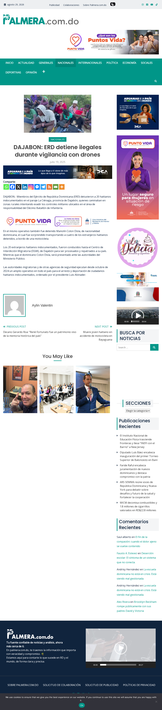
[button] (137, 316)
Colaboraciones (71, 4)
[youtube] (152, 4)
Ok (81, 705)
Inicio (9, 63)
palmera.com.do (19, 650)
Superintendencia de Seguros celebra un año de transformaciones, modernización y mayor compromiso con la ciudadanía (93, 390)
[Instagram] (31, 187)
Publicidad (54, 4)
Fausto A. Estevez (127, 553)
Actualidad (26, 63)
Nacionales (66, 63)
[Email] (55, 187)
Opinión (31, 72)
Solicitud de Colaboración (62, 685)
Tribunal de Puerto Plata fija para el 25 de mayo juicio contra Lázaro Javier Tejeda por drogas (20, 392)
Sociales (147, 63)
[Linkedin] (25, 187)
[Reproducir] (122, 323)
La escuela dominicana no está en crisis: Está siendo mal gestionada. (136, 574)
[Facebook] (12, 187)
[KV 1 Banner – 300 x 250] (138, 128)
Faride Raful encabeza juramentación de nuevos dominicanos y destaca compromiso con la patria (135, 471)
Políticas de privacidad (139, 685)
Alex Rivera (123, 602)
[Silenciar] (151, 323)
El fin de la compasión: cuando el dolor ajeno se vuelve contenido (136, 541)
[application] (138, 316)
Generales (46, 63)
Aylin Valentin (42, 305)
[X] (18, 187)
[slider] (135, 321)
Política (112, 63)
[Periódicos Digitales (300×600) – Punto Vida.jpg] (138, 218)
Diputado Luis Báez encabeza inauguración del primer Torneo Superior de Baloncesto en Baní (139, 456)
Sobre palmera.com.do (23, 685)
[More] (62, 187)
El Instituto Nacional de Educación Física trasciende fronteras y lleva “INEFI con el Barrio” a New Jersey (137, 441)
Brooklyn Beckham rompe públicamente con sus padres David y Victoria (136, 606)
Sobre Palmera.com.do (94, 4)
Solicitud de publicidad (101, 685)
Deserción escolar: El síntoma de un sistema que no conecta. (136, 558)
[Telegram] (43, 187)
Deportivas (13, 72)
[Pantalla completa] (156, 323)
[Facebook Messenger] (37, 187)
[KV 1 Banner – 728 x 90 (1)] (57, 178)
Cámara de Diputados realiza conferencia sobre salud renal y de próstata (56, 392)
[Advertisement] (138, 375)
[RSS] (49, 187)
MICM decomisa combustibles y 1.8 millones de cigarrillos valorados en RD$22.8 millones (138, 506)
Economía (129, 63)
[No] (156, 703)
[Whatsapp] (6, 187)
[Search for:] (134, 347)
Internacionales (90, 63)
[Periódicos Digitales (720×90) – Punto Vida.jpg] (57, 227)
